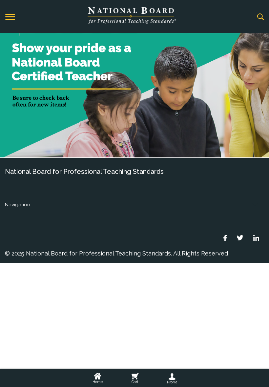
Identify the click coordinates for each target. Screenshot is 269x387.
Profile (172, 382)
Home (98, 382)
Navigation (17, 205)
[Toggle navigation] (10, 16)
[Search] (260, 16)
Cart (135, 382)
